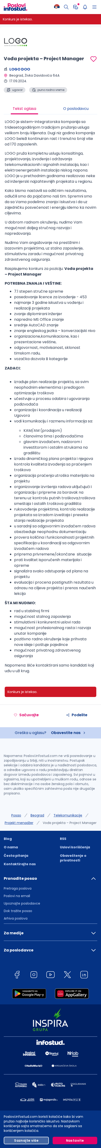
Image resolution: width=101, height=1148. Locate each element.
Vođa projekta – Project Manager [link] (70, 822)
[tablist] (50, 109)
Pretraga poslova (17, 888)
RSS (63, 838)
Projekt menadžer (19, 822)
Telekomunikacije (68, 815)
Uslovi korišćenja (75, 847)
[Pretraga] (66, 7)
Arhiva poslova (15, 918)
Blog (8, 838)
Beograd (37, 815)
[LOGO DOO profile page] (15, 42)
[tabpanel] (50, 398)
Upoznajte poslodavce (22, 903)
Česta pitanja (16, 855)
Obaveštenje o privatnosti (73, 858)
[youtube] (50, 975)
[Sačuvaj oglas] (93, 59)
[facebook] (17, 975)
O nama (11, 847)
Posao (16, 815)
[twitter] (67, 975)
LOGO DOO (19, 69)
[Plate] (75, 7)
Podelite (79, 715)
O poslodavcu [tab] (76, 108)
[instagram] (34, 975)
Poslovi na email (17, 896)
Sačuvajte (29, 715)
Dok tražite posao (18, 911)
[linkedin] (84, 975)
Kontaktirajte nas (20, 864)
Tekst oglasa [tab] (24, 108)
